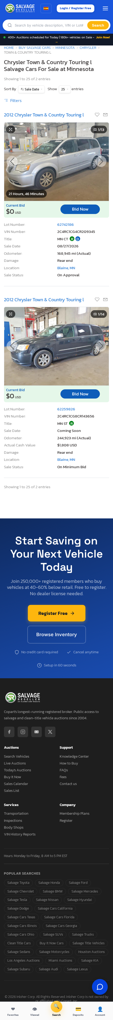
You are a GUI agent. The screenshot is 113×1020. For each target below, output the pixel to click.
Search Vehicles (16, 756)
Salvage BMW (53, 891)
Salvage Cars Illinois (22, 925)
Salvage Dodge (18, 908)
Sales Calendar (16, 784)
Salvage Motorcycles (54, 951)
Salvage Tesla (17, 899)
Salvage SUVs (53, 934)
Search (98, 25)
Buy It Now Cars (52, 943)
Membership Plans (74, 813)
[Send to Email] (105, 115)
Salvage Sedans (18, 951)
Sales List (11, 790)
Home (9, 47)
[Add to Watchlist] (98, 115)
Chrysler (88, 47)
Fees (63, 777)
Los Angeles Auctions (23, 960)
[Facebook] (9, 732)
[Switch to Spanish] (46, 8)
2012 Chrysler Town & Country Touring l (44, 114)
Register (66, 820)
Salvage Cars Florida (59, 917)
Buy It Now (12, 777)
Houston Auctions (91, 951)
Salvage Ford (78, 882)
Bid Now (80, 209)
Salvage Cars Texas (21, 917)
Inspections (13, 820)
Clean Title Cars (19, 943)
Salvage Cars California (55, 908)
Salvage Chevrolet (20, 891)
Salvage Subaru (18, 969)
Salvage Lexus (77, 969)
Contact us (68, 784)
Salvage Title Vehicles (89, 943)
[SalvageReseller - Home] (20, 8)
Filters (15, 100)
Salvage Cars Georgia (61, 925)
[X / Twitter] (50, 732)
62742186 (65, 224)
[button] (100, 161)
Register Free (53, 613)
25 (63, 89)
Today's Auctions (17, 770)
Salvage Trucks (83, 934)
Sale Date (32, 89)
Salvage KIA (90, 960)
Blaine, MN (66, 268)
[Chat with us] (100, 987)
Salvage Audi (48, 969)
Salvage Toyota (18, 882)
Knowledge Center (74, 756)
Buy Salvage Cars (35, 47)
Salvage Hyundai (79, 899)
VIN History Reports (19, 834)
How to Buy (69, 763)
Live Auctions (15, 763)
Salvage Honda (49, 882)
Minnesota (65, 47)
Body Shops (13, 827)
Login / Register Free (75, 8)
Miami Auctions (60, 960)
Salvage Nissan (47, 899)
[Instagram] (23, 732)
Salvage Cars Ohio (20, 934)
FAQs (64, 770)
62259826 (66, 409)
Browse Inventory (56, 634)
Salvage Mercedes (84, 891)
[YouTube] (36, 732)
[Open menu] (105, 8)
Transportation (16, 813)
